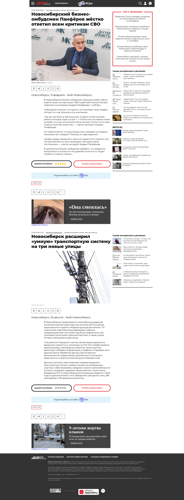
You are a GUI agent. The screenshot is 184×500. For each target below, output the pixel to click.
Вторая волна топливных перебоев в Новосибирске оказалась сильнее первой (132, 29)
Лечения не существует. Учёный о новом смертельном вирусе (136, 281)
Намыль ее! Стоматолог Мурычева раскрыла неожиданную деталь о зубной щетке (136, 93)
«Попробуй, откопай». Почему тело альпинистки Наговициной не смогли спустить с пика (137, 241)
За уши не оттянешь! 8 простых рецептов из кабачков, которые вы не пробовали (137, 118)
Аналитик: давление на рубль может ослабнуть (137, 164)
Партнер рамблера (69, 490)
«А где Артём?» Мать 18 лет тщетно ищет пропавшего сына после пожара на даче (136, 257)
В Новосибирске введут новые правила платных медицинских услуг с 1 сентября (132, 39)
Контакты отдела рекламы (77, 457)
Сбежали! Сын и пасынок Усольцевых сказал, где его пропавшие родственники (138, 76)
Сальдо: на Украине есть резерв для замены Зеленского (137, 156)
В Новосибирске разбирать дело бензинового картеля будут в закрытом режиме (132, 49)
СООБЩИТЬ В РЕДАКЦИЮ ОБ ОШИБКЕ (104, 457)
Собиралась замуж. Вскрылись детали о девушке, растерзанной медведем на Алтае (136, 274)
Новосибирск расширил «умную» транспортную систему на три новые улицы (132, 59)
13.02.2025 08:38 (37, 10)
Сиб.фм (50, 83)
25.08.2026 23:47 (37, 232)
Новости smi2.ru (39, 225)
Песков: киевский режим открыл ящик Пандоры (135, 131)
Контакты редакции (56, 457)
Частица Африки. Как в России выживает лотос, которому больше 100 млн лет (137, 109)
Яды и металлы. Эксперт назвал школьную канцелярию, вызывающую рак (135, 249)
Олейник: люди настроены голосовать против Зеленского (135, 139)
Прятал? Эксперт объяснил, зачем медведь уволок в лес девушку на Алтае (136, 85)
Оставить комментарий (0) (92, 164)
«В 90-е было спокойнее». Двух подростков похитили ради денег (136, 264)
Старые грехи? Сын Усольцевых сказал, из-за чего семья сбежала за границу (137, 101)
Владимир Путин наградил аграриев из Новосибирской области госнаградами (132, 19)
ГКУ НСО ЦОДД (37, 305)
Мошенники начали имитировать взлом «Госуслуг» (136, 148)
